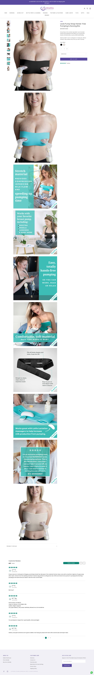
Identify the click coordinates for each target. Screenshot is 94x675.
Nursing (12, 13)
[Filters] (81, 563)
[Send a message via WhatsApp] (91, 672)
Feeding (45, 13)
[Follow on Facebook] (4, 671)
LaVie (61, 21)
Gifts (82, 13)
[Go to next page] (51, 638)
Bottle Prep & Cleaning (33, 13)
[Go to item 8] (8, 59)
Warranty (32, 658)
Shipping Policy (33, 668)
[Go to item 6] (8, 49)
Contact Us (32, 660)
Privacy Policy (33, 666)
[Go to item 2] (8, 30)
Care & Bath (69, 13)
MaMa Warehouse (7, 658)
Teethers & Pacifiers (56, 13)
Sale (88, 13)
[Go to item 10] (8, 68)
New (6, 13)
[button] (63, 63)
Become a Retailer (7, 662)
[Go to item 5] (8, 45)
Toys (76, 13)
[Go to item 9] (8, 63)
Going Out (20, 13)
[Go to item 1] (8, 23)
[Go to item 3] (8, 35)
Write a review (71, 563)
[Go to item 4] (8, 40)
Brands (47, 15)
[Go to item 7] (8, 54)
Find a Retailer (6, 660)
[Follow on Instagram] (7, 671)
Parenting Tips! (33, 662)
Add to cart (73, 59)
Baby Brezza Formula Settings (36, 664)
